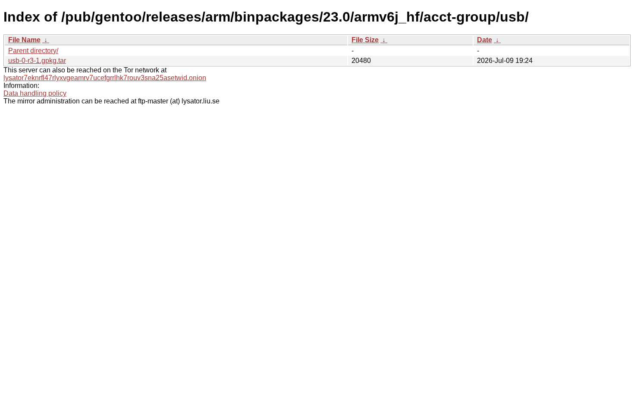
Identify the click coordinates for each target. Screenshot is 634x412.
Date (484, 40)
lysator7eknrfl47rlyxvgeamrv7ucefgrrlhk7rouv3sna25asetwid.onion (104, 77)
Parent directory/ (33, 50)
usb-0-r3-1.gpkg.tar (37, 60)
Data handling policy (34, 93)
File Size (365, 40)
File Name (24, 40)
